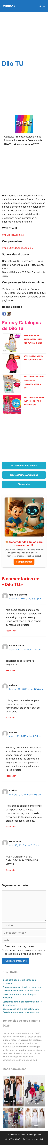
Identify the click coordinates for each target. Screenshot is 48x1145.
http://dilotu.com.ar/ (13, 234)
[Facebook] (4, 315)
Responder (11, 630)
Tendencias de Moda (16, 1134)
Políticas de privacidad (33, 1139)
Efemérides (24, 484)
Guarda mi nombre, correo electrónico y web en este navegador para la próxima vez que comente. (25, 950)
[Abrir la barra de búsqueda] (39, 6)
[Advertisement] (24, 36)
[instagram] (9, 315)
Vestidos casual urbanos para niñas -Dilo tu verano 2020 (33, 339)
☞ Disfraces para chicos (24, 465)
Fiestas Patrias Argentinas (24, 475)
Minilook (8, 6)
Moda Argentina (34, 1134)
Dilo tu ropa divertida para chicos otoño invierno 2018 (34, 401)
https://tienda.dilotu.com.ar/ (17, 248)
